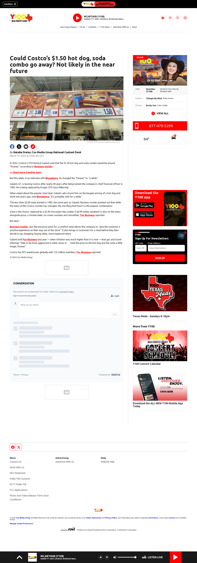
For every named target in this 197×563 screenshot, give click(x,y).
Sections (8, 4)
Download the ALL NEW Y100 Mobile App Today (158, 405)
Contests (92, 27)
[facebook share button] (12, 146)
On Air (82, 27)
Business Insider (43, 166)
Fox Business (87, 215)
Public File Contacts (20, 478)
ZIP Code (139, 243)
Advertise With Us (121, 27)
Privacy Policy (111, 518)
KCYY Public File (18, 484)
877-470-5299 (161, 126)
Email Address (154, 243)
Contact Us (15, 461)
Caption (115, 137)
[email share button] (26, 146)
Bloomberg (51, 178)
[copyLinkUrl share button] (33, 146)
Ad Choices (153, 518)
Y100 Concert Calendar (147, 363)
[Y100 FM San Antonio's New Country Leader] (98, 4)
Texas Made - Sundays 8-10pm (151, 316)
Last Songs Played (68, 27)
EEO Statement (18, 473)
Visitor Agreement (93, 518)
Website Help (107, 461)
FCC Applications (19, 490)
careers (172, 518)
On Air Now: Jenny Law (160, 80)
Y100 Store (105, 27)
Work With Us (17, 467)
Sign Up (160, 258)
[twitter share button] (19, 146)
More (134, 27)
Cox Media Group (23, 518)
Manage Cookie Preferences (21, 524)
